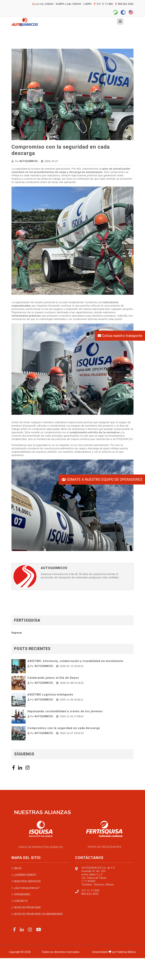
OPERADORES (22, 894)
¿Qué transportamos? (27, 887)
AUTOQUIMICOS (28, 161)
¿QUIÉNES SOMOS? (25, 874)
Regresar (16, 632)
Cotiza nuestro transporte (121, 335)
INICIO (18, 868)
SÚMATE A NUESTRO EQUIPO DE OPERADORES (104, 479)
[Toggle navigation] (121, 22)
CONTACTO (21, 901)
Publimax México (126, 952)
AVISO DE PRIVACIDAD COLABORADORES (38, 914)
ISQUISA (36, 952)
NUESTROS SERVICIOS (27, 881)
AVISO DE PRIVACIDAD (27, 907)
